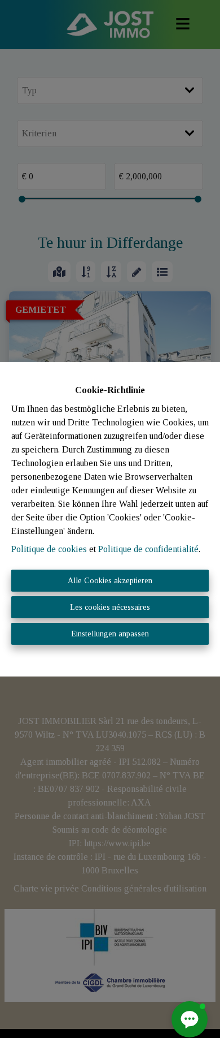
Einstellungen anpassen (110, 634)
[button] (189, 1019)
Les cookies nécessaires (110, 607)
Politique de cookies (49, 549)
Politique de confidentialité (148, 549)
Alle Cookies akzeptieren (110, 580)
